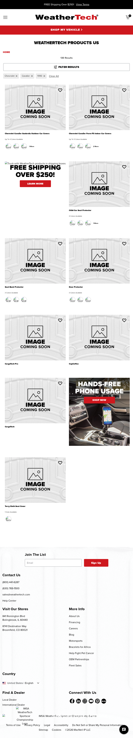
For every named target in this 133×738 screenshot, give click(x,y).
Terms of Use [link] (13, 725)
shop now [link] (99, 400)
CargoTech (9, 426)
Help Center (9, 601)
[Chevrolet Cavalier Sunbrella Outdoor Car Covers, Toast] (24, 146)
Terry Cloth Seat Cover (15, 506)
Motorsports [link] (75, 641)
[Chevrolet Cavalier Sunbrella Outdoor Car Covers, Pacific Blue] (16, 146)
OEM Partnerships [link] (79, 659)
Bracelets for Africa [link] (80, 647)
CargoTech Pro (11, 364)
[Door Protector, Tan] (80, 299)
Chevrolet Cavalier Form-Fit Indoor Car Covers (90, 133)
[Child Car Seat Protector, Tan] (88, 223)
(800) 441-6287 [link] (10, 582)
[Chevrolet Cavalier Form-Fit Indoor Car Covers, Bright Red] (88, 146)
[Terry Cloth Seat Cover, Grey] (8, 519)
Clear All (54, 76)
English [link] (29, 683)
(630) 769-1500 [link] (10, 588)
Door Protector (76, 287)
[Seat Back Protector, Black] (8, 299)
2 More (96, 146)
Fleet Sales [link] (75, 665)
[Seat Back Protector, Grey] (24, 299)
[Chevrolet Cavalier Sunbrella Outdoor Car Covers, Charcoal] (8, 146)
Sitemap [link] (43, 730)
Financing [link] (74, 622)
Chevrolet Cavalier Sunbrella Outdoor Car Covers (27, 133)
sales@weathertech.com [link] (16, 594)
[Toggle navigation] (5, 18)
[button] (60, 90)
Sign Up (96, 563)
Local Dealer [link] (9, 700)
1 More (31, 146)
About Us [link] (74, 616)
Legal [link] (47, 725)
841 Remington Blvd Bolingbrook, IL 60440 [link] (15, 618)
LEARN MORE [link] (35, 183)
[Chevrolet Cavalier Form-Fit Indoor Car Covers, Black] (72, 146)
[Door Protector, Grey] (88, 299)
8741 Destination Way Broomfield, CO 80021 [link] (14, 628)
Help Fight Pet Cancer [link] (81, 653)
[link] (72, 701)
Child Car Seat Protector (80, 210)
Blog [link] (71, 634)
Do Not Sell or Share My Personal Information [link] (97, 725)
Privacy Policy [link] (32, 725)
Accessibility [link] (61, 725)
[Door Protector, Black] (72, 299)
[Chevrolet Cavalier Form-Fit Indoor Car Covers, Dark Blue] (80, 146)
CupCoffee (74, 364)
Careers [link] (73, 628)
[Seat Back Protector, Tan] (16, 299)
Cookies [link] (56, 730)
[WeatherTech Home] (66, 17)
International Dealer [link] (13, 705)
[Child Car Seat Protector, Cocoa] (80, 223)
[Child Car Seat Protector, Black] (72, 223)
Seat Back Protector (14, 287)
